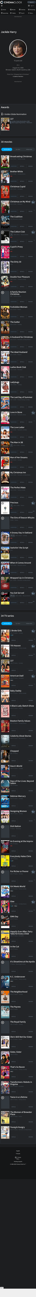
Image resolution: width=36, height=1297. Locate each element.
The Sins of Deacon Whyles (22, 518)
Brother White (16, 172)
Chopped (14, 751)
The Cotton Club (17, 232)
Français (18, 1153)
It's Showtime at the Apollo (22, 962)
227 (11, 119)
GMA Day (14, 917)
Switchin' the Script (19, 548)
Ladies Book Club (18, 367)
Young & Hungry (17, 1127)
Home (4, 10)
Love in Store (16, 412)
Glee (12, 901)
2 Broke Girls (16, 631)
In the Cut (14, 947)
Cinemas (23, 10)
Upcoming (5, 13)
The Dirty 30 (15, 262)
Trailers (14, 13)
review (31, 211)
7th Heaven (15, 646)
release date (29, 149)
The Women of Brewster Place (21, 1113)
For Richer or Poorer (19, 871)
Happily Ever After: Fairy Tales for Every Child (21, 933)
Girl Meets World (17, 886)
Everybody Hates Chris (20, 856)
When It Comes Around (20, 563)
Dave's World (16, 766)
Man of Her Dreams (18, 457)
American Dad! (17, 676)
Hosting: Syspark (18, 1161)
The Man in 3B (16, 442)
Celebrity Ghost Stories (20, 736)
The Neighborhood (18, 992)
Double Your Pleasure (20, 277)
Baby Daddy (15, 691)
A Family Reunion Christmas (18, 293)
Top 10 (22, 13)
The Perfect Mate (18, 488)
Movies (13, 10)
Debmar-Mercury (18, 796)
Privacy (19, 1157)
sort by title (7, 149)
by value (18, 149)
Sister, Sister (15, 1052)
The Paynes (15, 1007)
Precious (14, 503)
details (22, 166)
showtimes (14, 166)
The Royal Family (18, 1022)
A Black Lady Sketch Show (22, 706)
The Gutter (15, 322)
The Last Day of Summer (21, 397)
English (18, 1151)
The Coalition (16, 217)
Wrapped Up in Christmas (21, 578)
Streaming (32, 10)
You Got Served (17, 593)
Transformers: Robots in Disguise (21, 1083)
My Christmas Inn (18, 473)
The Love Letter (17, 427)
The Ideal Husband (18, 352)
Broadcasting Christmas (21, 156)
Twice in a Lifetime (18, 1097)
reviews (30, 166)
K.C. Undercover (17, 977)
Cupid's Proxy (16, 247)
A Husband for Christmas (21, 337)
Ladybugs (14, 382)
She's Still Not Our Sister (21, 1037)
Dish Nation (15, 826)
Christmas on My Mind (20, 202)
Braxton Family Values (20, 721)
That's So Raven (17, 1067)
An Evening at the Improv (21, 841)
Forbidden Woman (18, 307)
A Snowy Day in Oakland (21, 533)
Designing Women (18, 811)
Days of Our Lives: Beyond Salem (22, 782)
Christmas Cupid (17, 187)
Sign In (32, 6)
